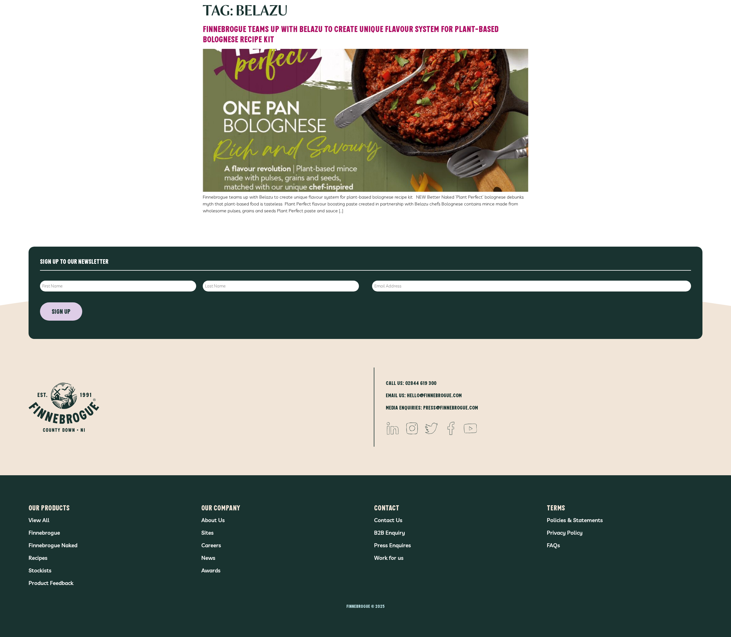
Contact (386, 507)
